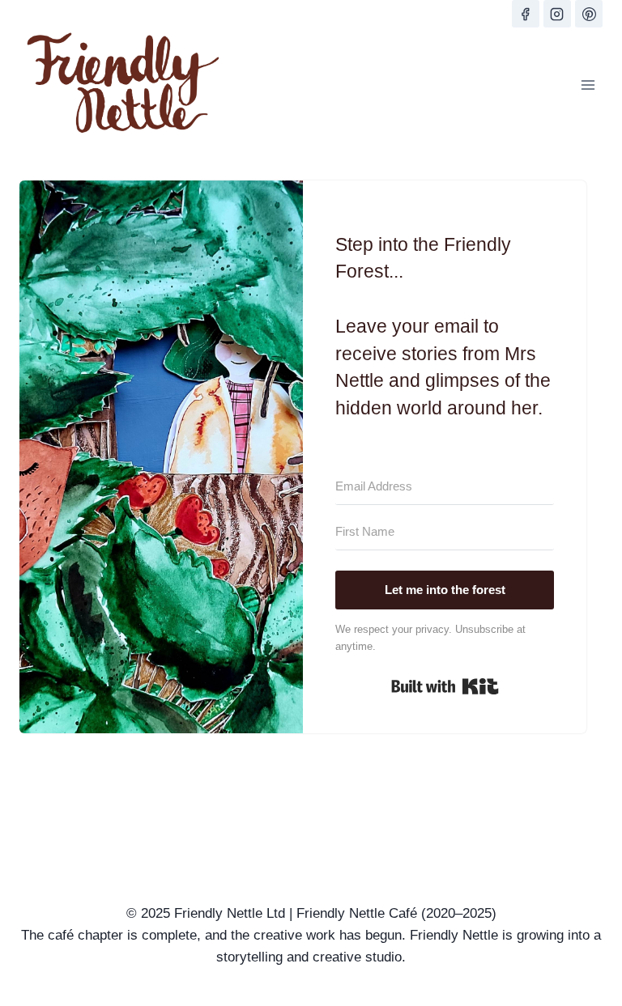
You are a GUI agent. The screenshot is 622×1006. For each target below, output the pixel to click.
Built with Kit (445, 686)
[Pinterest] (589, 14)
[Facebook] (525, 14)
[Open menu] (588, 84)
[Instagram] (557, 14)
